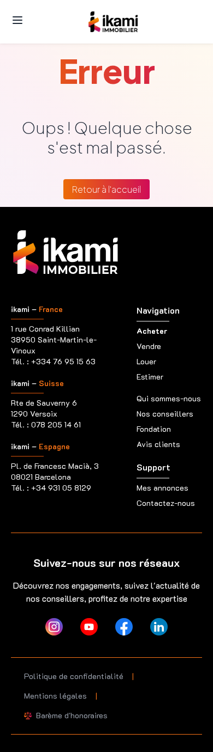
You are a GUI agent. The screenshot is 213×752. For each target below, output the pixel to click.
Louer (146, 361)
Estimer (150, 376)
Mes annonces (162, 487)
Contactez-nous (166, 503)
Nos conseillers (165, 413)
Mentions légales (55, 695)
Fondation (154, 429)
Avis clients (158, 444)
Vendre (149, 346)
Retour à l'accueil (106, 189)
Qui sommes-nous (169, 398)
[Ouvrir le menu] (17, 20)
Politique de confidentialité (73, 676)
